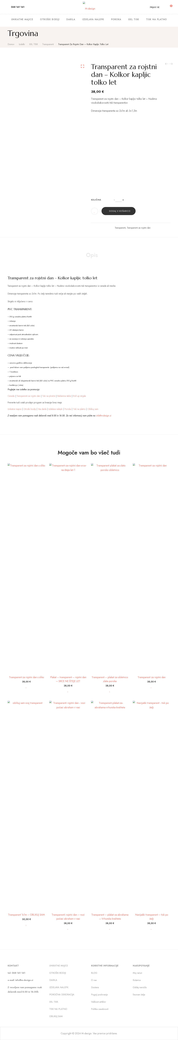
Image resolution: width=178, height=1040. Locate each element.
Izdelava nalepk (55, 409)
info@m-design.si (103, 415)
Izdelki (22, 44)
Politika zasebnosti (99, 1009)
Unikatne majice (14, 409)
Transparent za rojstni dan (151, 677)
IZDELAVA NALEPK (58, 987)
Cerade (11, 396)
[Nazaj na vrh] (170, 1032)
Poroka (68, 409)
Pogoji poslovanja (99, 994)
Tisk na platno (79, 409)
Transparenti (48, 44)
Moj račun (137, 973)
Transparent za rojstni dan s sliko (26, 677)
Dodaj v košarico (120, 211)
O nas (94, 980)
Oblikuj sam (93, 409)
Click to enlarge (82, 66)
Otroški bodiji (30, 409)
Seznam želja (139, 994)
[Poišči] (163, 7)
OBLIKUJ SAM (56, 1016)
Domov (11, 44)
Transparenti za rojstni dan (138, 227)
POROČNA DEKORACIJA (61, 994)
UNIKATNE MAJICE (58, 965)
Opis (92, 255)
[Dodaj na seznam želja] (94, 211)
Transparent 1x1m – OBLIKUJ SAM (26, 915)
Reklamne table (64, 396)
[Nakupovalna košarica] (169, 7)
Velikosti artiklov (98, 1002)
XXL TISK (33, 44)
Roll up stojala (79, 396)
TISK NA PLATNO (58, 1009)
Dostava (95, 987)
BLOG (94, 973)
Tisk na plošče (48, 396)
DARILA (53, 980)
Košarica (137, 980)
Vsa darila (42, 409)
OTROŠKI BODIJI (57, 973)
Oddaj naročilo (140, 987)
